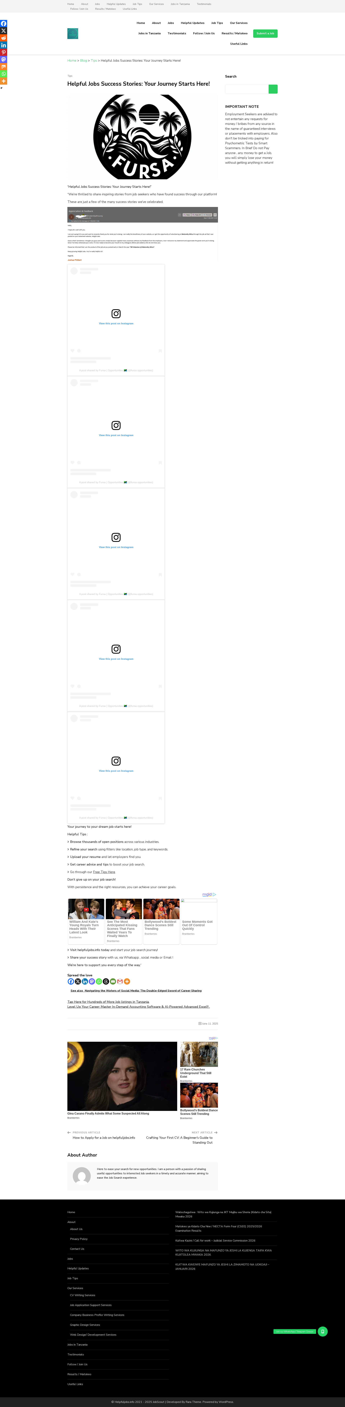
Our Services (156, 4)
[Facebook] (71, 981)
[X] (78, 981)
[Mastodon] (92, 981)
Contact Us (77, 1249)
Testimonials (204, 4)
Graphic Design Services (85, 1325)
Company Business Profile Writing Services (97, 1315)
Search (230, 76)
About (84, 4)
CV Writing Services (82, 1295)
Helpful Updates (116, 4)
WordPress (226, 1402)
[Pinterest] (3, 52)
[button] (323, 1332)
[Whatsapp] (99, 981)
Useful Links (130, 9)
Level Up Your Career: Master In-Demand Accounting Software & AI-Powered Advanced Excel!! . (138, 1007)
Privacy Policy (79, 1239)
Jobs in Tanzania (180, 4)
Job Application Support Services (91, 1305)
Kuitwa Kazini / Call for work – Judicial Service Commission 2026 (215, 1241)
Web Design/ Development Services (93, 1335)
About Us (76, 1229)
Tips (69, 76)
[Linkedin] (85, 981)
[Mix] (3, 66)
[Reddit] (3, 38)
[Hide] (1, 88)
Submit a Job (265, 33)
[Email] (113, 981)
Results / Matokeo (105, 9)
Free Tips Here (104, 872)
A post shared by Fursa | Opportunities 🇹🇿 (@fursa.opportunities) (116, 370)
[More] (127, 981)
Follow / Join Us (79, 9)
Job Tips (137, 4)
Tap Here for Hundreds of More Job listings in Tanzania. (108, 1002)
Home (70, 4)
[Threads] (106, 981)
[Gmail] (120, 981)
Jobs (97, 4)
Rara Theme (193, 1402)
